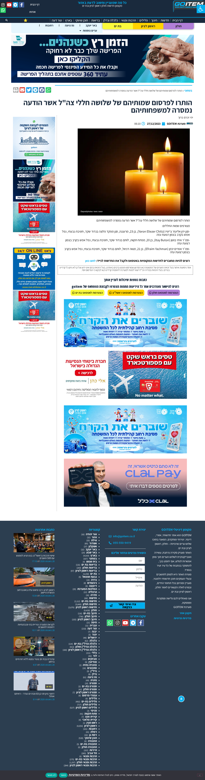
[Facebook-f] (21, 5)
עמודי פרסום (89, 695)
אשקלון (93, 546)
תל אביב (92, 753)
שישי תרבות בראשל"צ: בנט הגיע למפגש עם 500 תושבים (35, 557)
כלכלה (93, 640)
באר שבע (91, 552)
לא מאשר (51, 775)
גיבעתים (92, 583)
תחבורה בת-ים (88, 744)
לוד (95, 656)
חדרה (93, 595)
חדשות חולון (90, 604)
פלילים (143, 20)
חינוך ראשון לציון (87, 619)
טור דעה (57, 20)
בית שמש (91, 561)
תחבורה (92, 741)
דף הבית (35, 4)
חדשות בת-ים (89, 601)
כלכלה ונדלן (110, 20)
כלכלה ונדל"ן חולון (86, 646)
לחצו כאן (90, 261)
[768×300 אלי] (125, 398)
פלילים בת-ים (89, 701)
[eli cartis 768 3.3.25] (125, 505)
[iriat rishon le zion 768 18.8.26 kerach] (125, 346)
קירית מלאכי (89, 719)
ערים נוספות (90, 30)
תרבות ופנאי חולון (87, 762)
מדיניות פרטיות (182, 618)
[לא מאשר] (200, 775)
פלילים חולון (90, 704)
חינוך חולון (91, 616)
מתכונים (92, 668)
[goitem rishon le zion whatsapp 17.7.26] (34, 158)
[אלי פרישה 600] (34, 200)
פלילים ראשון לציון (86, 707)
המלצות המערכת (87, 589)
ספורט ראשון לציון (86, 692)
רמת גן (93, 735)
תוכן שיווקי (81, 20)
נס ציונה (69, 25)
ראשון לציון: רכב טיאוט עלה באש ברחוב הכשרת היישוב (35, 591)
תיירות (93, 750)
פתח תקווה (90, 713)
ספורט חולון (90, 689)
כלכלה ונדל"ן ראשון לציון (82, 649)
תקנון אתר (185, 613)
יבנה (94, 631)
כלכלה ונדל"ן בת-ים (85, 643)
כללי (94, 653)
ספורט (93, 683)
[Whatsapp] (3, 10)
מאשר (63, 775)
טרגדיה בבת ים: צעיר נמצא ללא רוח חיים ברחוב (35, 660)
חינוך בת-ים (90, 613)
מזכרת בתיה (90, 665)
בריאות (95, 20)
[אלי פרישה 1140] (102, 82)
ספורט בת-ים (89, 686)
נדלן (94, 674)
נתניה (93, 680)
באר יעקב (91, 25)
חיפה (94, 622)
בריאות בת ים (89, 564)
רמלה (93, 732)
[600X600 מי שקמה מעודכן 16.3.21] (34, 289)
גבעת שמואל (89, 577)
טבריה (93, 625)
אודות (32, 12)
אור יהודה (91, 534)
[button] (201, 9)
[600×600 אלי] (34, 243)
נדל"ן (93, 671)
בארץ (68, 20)
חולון (179, 26)
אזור (94, 537)
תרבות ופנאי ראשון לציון (83, 765)
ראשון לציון (148, 26)
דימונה (93, 586)
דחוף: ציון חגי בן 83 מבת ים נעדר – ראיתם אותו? (34, 695)
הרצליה (92, 592)
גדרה (94, 580)
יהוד (94, 634)
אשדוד (93, 543)
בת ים (118, 26)
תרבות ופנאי (128, 20)
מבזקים (92, 659)
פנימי (94, 710)
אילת (94, 540)
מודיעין (93, 662)
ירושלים (92, 637)
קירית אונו (91, 716)
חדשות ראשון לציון (86, 607)
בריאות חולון (89, 567)
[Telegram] (15, 5)
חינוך (154, 20)
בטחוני (188, 90)
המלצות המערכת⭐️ (36, 20)
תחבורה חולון (89, 747)
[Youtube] (9, 5)
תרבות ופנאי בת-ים (86, 759)
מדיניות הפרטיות (79, 774)
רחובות (49, 25)
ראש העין (91, 722)
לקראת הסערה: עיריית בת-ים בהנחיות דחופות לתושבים (36, 626)
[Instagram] (3, 5)
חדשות (165, 20)
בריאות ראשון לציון (86, 570)
